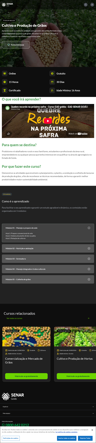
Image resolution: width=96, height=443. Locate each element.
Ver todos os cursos (14, 318)
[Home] (43, 5)
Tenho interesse (17, 45)
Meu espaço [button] (6, 413)
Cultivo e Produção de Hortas (75, 358)
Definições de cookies (10, 438)
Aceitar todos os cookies (66, 438)
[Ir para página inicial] (13, 396)
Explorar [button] (5, 406)
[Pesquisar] (86, 5)
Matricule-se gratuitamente (26, 376)
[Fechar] (92, 430)
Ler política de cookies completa (66, 432)
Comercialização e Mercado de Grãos (24, 360)
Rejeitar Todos (85, 438)
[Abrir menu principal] (92, 5)
